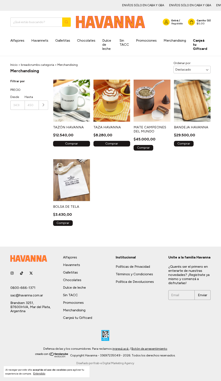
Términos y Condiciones (134, 274)
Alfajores (17, 40)
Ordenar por (182, 63)
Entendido (39, 373)
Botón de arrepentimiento (149, 349)
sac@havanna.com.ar (26, 295)
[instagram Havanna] (12, 273)
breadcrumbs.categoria (37, 65)
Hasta (29, 97)
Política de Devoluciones (135, 282)
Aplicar (43, 105)
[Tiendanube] (52, 356)
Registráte (177, 23)
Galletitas (62, 40)
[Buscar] (66, 22)
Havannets (39, 40)
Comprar (71, 143)
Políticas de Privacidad (133, 266)
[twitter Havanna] (31, 273)
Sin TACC (124, 42)
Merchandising (175, 40)
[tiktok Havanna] (21, 273)
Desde (14, 97)
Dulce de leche (106, 44)
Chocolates (86, 40)
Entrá (174, 20)
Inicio (14, 65)
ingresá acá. (120, 349)
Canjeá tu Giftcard (200, 44)
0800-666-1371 (22, 288)
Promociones (146, 40)
